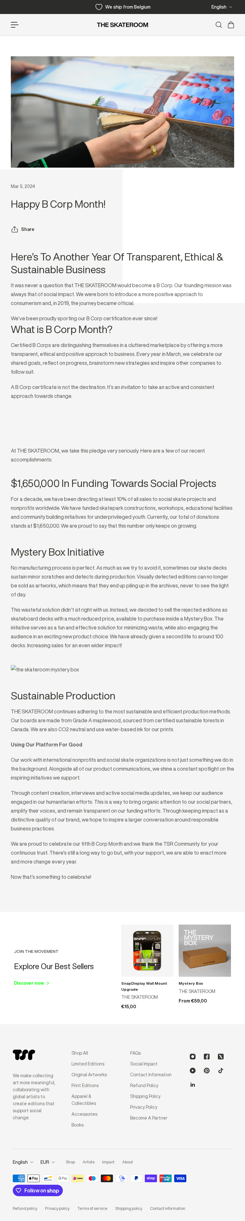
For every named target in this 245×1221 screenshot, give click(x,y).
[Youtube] (193, 1071)
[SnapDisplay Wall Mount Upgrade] (147, 951)
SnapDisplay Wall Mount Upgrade (144, 986)
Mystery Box (191, 983)
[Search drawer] (218, 25)
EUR (45, 1162)
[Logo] (122, 25)
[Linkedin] (193, 1085)
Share (27, 229)
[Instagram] (193, 1057)
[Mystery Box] (205, 951)
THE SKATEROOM (139, 997)
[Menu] (14, 24)
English (219, 7)
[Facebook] (207, 1057)
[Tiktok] (221, 1071)
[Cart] (231, 25)
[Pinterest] (207, 1071)
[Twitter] (221, 1057)
